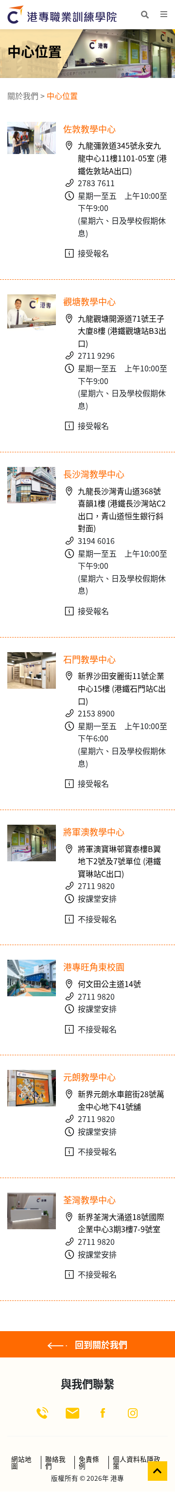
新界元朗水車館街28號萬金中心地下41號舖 (121, 1100)
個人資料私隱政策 (136, 1462)
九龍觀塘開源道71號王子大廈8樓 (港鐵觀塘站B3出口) (122, 330)
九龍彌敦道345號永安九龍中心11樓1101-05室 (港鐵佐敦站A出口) (122, 157)
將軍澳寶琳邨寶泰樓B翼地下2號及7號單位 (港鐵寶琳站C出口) (119, 861)
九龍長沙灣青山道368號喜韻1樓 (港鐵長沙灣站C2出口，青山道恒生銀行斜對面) (122, 509)
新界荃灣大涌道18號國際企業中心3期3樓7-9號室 (121, 1223)
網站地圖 (21, 1462)
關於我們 (22, 95)
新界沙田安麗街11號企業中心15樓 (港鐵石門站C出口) (122, 688)
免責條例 (89, 1462)
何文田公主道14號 (109, 983)
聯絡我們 (55, 1462)
